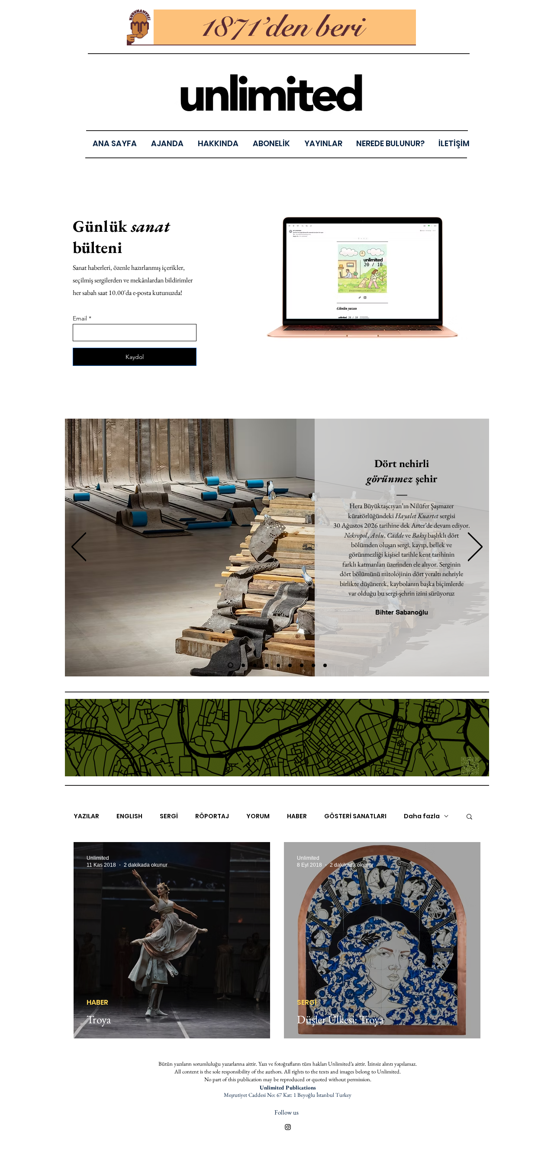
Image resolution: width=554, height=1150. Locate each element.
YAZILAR (86, 816)
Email (80, 318)
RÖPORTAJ (212, 816)
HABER (297, 816)
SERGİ (169, 816)
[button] (323, 143)
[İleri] (475, 547)
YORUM (258, 816)
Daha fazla (422, 816)
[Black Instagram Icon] (288, 1127)
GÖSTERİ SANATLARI (355, 816)
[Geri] (78, 547)
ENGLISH (129, 816)
